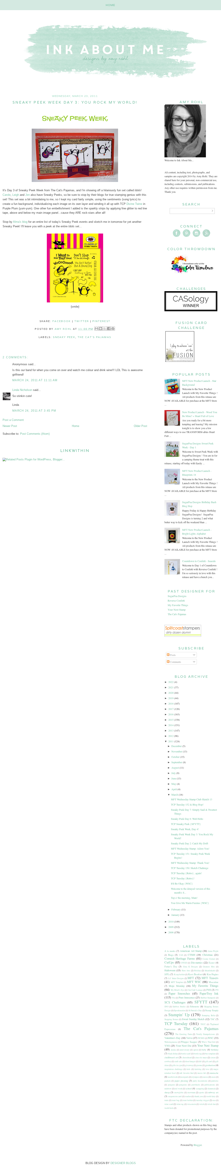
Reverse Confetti (176, 600)
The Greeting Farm (183, 1034)
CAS (181, 955)
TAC (212, 1019)
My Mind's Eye (177, 990)
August (175, 767)
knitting (198, 1069)
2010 (171, 921)
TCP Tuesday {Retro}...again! (186, 873)
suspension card (175, 1096)
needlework (173, 1077)
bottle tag (198, 1053)
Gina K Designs (190, 966)
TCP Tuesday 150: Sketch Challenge (189, 868)
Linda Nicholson (22, 390)
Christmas (207, 954)
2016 (171, 714)
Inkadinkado (210, 970)
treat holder (188, 1100)
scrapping (200, 1088)
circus (213, 1057)
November (177, 751)
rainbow (167, 1088)
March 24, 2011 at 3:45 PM (34, 410)
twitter (81, 321)
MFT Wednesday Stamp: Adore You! (190, 848)
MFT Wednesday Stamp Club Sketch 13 (191, 799)
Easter (212, 962)
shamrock (212, 1088)
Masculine (213, 982)
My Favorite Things (178, 605)
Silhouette (194, 1006)
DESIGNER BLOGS (123, 1163)
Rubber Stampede (208, 997)
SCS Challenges (175, 1002)
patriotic (214, 1080)
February (176, 909)
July (173, 773)
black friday (173, 1053)
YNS (167, 1045)
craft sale (178, 1061)
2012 (171, 736)
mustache (214, 1072)
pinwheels (195, 1084)
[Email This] (96, 328)
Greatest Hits (209, 966)
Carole (7, 194)
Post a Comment (13, 420)
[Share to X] (105, 328)
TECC (203, 1024)
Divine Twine (134, 203)
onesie (205, 1077)
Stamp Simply (211, 1010)
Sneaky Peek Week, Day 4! (185, 829)
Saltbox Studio (179, 1006)
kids (188, 1069)
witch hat (212, 1104)
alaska (173, 1049)
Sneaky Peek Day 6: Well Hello (187, 818)
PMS (208, 989)
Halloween (169, 970)
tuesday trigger (202, 1100)
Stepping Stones (171, 1019)
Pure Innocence (187, 997)
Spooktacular (179, 1010)
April (174, 789)
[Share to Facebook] (109, 328)
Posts (172, 655)
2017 (171, 709)
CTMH (191, 954)
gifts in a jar (177, 1065)
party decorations (200, 1080)
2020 (171, 692)
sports (201, 1092)
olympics (195, 1077)
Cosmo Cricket (208, 958)
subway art (213, 1092)
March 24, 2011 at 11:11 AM (35, 380)
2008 (171, 932)
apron (195, 1049)
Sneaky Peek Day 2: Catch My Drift (189, 843)
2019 (171, 698)
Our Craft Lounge (195, 990)
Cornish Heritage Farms (179, 958)
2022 (171, 682)
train (166, 1100)
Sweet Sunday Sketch (193, 1019)
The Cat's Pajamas (94, 337)
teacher (188, 1096)
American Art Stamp (191, 951)
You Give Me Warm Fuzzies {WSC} (190, 903)
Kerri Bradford (195, 974)
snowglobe (178, 1092)
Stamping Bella (208, 1015)
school (189, 1088)
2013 (171, 730)
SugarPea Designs (177, 596)
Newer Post (10, 426)
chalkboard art (171, 1057)
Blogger (198, 1145)
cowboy (167, 1061)
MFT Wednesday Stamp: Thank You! (190, 862)
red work (178, 1088)
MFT (191, 978)
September (177, 762)
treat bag (175, 1100)
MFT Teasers (210, 978)
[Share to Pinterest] (113, 328)
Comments (175, 661)
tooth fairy (211, 1096)
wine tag (180, 1104)
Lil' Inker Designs (176, 978)
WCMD (201, 1038)
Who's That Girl (208, 1042)
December (176, 746)
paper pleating (181, 1080)
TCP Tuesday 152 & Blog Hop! (187, 804)
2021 (171, 687)
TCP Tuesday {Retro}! (182, 878)
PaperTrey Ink (209, 993)
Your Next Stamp (177, 609)
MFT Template (177, 982)
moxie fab (201, 1073)
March (175, 794)
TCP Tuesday (176, 1023)
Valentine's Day (172, 1037)
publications (209, 1084)
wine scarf (168, 1104)
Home (110, 5)
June (174, 778)
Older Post (140, 426)
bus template (210, 1053)
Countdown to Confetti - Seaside (199, 561)
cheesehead (187, 1057)
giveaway (189, 1065)
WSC (210, 1037)
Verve (189, 1037)
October (175, 756)
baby (204, 1049)
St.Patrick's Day (195, 1010)
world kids (169, 1108)
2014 (171, 725)
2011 (171, 741)
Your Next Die (183, 1045)
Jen (27, 194)
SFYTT (200, 1002)
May (174, 783)
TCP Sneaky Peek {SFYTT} (186, 824)
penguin (171, 1084)
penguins (183, 1084)
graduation (210, 1065)
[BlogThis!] (100, 328)
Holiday (197, 970)
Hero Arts (186, 970)
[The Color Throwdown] (191, 276)
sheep (167, 1092)
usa (214, 1100)
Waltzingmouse (170, 1042)
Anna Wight (213, 951)
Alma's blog (20, 221)
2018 (171, 703)
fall (200, 1061)
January (175, 914)
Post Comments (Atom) (35, 433)
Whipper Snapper (189, 1041)
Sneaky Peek (64, 337)
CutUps (169, 962)
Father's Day (170, 966)
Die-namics (197, 962)
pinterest (101, 321)
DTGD (184, 962)
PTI (216, 990)
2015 (171, 719)
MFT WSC (194, 982)
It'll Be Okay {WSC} (182, 883)
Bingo (171, 954)
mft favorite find (187, 1073)
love (207, 1069)
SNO (166, 1006)
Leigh (15, 194)
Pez (173, 997)
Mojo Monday (177, 985)
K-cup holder (179, 974)
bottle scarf (185, 1053)
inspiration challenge (173, 1069)
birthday (214, 1049)
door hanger (190, 1061)
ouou (213, 1077)
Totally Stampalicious (205, 1034)
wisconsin (191, 1104)
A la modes (169, 951)
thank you (198, 1096)
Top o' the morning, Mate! (184, 897)
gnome (199, 1065)
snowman (191, 1092)
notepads (184, 1077)
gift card (208, 1061)
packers (167, 1080)
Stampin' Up (178, 1014)
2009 (171, 927)
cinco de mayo (201, 1057)
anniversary (184, 1049)
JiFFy (167, 974)
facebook (61, 321)
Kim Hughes (212, 974)
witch (201, 1104)
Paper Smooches (179, 993)
